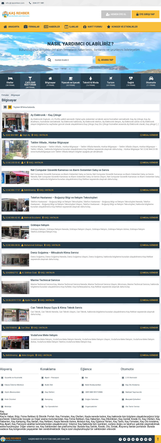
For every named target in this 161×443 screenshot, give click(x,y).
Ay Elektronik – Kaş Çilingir (46, 115)
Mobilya (8, 407)
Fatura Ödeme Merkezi (14, 385)
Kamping (49, 399)
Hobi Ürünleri (10, 399)
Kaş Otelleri (49, 392)
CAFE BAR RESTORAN (94, 392)
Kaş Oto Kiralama (132, 385)
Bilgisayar (15, 95)
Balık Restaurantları (93, 385)
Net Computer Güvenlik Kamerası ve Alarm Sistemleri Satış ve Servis (70, 170)
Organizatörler (91, 407)
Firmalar (5, 95)
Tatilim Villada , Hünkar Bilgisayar (50, 142)
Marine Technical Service (45, 280)
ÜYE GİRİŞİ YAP (147, 14)
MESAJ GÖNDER (150, 135)
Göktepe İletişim (40, 225)
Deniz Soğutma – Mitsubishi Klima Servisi (55, 252)
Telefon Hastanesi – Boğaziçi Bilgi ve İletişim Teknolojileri (64, 197)
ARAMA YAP (107, 60)
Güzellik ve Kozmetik (13, 378)
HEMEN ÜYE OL (118, 14)
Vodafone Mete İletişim (44, 335)
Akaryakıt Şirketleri (133, 399)
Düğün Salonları (91, 399)
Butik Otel (49, 385)
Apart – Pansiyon (52, 378)
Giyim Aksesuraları (12, 392)
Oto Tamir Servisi (132, 407)
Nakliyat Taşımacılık (133, 392)
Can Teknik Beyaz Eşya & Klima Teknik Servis (56, 307)
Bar (86, 378)
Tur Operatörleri (51, 407)
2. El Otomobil (131, 378)
